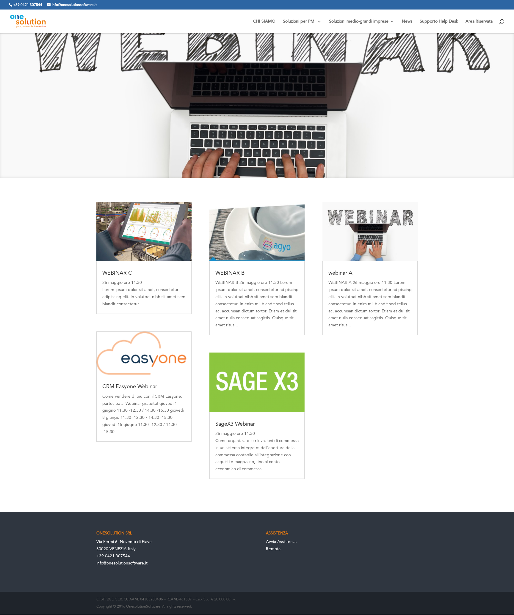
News (407, 21)
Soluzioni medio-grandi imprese (358, 21)
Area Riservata (479, 21)
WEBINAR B (230, 273)
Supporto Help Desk (439, 21)
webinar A (340, 273)
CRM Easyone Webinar (129, 386)
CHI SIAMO (264, 21)
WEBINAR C (117, 273)
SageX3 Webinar (235, 424)
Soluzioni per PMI (299, 21)
